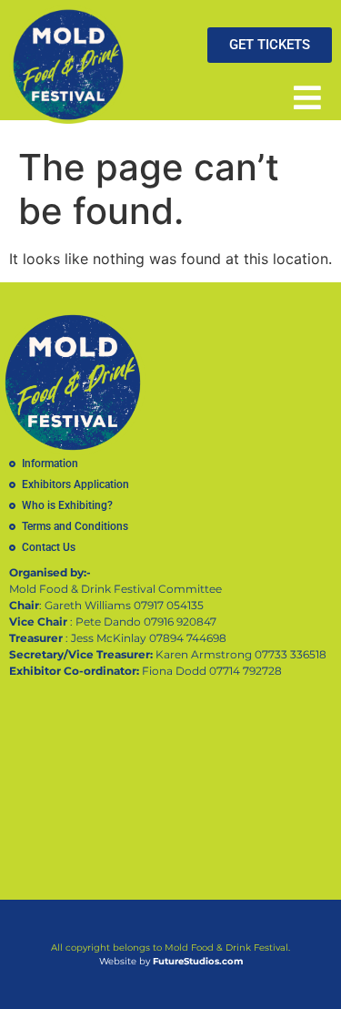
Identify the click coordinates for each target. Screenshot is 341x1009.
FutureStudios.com (198, 961)
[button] (307, 97)
